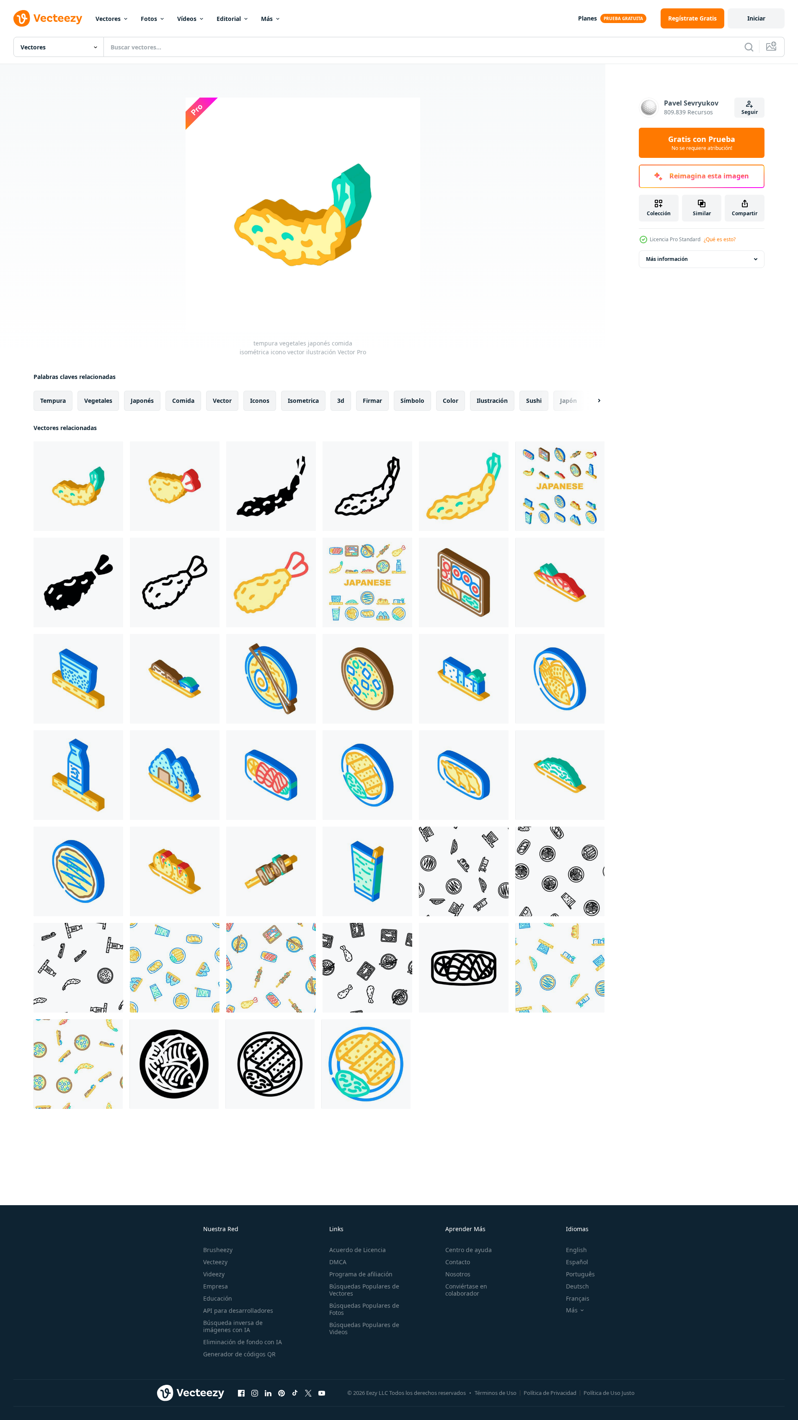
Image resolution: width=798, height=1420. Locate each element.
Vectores (108, 19)
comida (183, 401)
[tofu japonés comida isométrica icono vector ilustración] (464, 679)
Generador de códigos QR (239, 1354)
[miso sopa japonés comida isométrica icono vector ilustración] (367, 679)
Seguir (749, 112)
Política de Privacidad (550, 1393)
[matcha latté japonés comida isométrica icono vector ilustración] (367, 871)
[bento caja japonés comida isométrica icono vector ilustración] (464, 582)
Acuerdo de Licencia (357, 1250)
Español (577, 1262)
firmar (372, 401)
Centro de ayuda (468, 1250)
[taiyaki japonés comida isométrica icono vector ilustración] (559, 679)
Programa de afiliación (361, 1274)
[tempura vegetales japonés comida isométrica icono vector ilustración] (78, 486)
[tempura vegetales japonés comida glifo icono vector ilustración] (271, 486)
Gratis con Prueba (701, 143)
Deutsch (577, 1286)
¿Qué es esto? (720, 239)
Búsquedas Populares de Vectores (364, 1289)
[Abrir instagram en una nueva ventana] (254, 1392)
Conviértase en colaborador (466, 1289)
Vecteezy (215, 1262)
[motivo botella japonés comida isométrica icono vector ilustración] (78, 775)
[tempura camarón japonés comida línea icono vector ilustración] (175, 582)
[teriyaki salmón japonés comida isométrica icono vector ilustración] (559, 582)
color (450, 401)
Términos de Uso (496, 1393)
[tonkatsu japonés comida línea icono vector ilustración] (270, 1064)
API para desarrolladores (238, 1310)
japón (568, 401)
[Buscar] (749, 47)
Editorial (229, 19)
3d (340, 401)
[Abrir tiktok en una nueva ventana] (295, 1392)
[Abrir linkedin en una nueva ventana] (268, 1392)
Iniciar (756, 18)
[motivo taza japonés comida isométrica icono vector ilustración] (78, 679)
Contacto (457, 1262)
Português (580, 1274)
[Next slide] (591, 401)
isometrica (303, 401)
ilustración (492, 401)
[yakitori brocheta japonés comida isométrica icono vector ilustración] (271, 871)
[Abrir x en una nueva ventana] (308, 1392)
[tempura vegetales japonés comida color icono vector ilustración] (464, 486)
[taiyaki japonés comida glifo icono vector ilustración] (174, 1064)
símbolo (412, 401)
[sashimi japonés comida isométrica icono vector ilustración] (271, 775)
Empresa (215, 1286)
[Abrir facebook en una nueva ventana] (241, 1392)
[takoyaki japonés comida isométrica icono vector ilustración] (175, 871)
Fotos (149, 19)
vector (222, 401)
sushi (534, 401)
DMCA (337, 1262)
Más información (667, 259)
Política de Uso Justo (609, 1393)
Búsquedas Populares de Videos (364, 1328)
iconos (259, 401)
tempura (53, 401)
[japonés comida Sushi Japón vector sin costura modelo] (464, 871)
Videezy (214, 1274)
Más (267, 19)
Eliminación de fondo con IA (242, 1342)
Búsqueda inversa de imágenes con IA (233, 1326)
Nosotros (457, 1274)
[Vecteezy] (47, 18)
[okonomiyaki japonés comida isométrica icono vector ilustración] (78, 871)
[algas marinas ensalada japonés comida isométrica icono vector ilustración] (559, 775)
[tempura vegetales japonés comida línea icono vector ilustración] (367, 486)
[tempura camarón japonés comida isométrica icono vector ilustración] (175, 486)
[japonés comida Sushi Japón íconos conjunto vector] (559, 486)
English (576, 1250)
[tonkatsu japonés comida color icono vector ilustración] (366, 1064)
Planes (587, 18)
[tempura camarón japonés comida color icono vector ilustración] (271, 582)
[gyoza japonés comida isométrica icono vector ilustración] (464, 775)
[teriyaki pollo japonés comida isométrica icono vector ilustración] (175, 679)
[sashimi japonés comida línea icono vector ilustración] (464, 968)
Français (577, 1298)
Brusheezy (217, 1250)
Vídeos (186, 19)
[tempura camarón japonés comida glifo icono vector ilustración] (78, 582)
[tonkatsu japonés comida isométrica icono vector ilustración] (367, 775)
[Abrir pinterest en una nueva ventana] (281, 1392)
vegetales (98, 401)
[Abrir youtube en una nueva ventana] (321, 1392)
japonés (142, 401)
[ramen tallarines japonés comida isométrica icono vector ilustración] (271, 679)
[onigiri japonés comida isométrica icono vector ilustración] (175, 775)
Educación (217, 1298)
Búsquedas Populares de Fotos (364, 1309)
